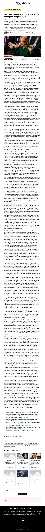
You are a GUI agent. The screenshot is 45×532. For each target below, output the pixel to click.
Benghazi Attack (28, 425)
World (5, 441)
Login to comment (22, 494)
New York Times (34, 416)
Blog (35, 508)
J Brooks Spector (12, 32)
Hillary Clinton (23, 443)
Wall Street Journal (26, 424)
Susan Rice (12, 447)
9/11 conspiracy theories (8, 445)
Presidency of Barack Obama (18, 445)
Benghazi (25, 445)
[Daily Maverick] (22, 3)
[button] (33, 33)
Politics (6, 443)
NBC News (37, 414)
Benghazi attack (7, 447)
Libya (15, 443)
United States (10, 443)
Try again (7, 500)
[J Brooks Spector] (6, 32)
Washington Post (23, 420)
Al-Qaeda (18, 443)
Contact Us (29, 508)
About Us (22, 508)
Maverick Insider (14, 508)
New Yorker (31, 430)
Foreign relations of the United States (33, 443)
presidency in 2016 (25, 66)
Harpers (36, 412)
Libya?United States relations (33, 445)
